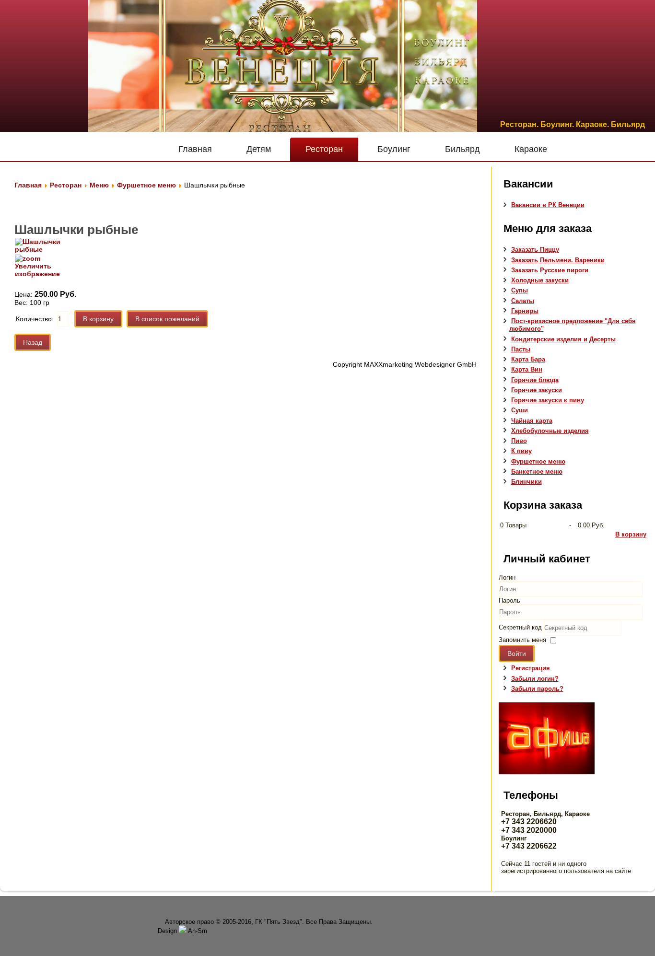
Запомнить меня (522, 639)
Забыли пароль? (537, 688)
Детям (258, 149)
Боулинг (393, 149)
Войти (516, 653)
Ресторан (324, 149)
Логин (507, 577)
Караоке (531, 149)
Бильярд (462, 149)
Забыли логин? (535, 678)
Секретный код (520, 627)
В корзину (630, 534)
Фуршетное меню (146, 185)
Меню (99, 185)
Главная (195, 149)
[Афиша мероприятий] (547, 772)
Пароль (509, 600)
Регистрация (530, 668)
